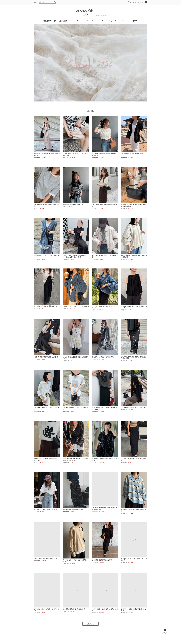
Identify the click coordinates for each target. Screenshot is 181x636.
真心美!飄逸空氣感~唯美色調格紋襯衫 (74, 611)
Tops (72, 21)
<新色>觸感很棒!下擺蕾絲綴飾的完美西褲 (46, 357)
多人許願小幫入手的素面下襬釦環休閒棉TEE (46, 509)
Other (117, 21)
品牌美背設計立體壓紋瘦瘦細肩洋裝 (102, 560)
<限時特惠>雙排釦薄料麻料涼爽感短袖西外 (133, 407)
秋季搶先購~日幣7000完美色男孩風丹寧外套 (76, 306)
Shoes (104, 21)
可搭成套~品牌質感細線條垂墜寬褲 (73, 509)
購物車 (143, 2)
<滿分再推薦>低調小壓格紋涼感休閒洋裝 (45, 560)
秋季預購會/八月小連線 (49, 21)
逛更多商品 (90, 625)
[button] (90, 99)
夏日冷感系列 (63, 21)
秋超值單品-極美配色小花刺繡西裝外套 (103, 357)
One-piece (95, 21)
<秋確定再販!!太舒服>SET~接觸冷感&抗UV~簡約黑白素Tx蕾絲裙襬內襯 (74, 256)
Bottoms (79, 21)
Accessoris (125, 21)
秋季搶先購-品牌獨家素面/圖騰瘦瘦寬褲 (45, 306)
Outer (87, 21)
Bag (110, 21)
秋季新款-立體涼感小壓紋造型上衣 (73, 204)
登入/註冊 (133, 2)
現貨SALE (135, 21)
